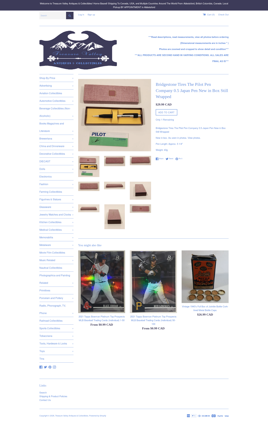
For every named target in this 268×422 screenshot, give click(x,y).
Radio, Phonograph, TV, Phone (56, 309)
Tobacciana (56, 336)
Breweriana (56, 138)
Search (43, 392)
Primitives (44, 290)
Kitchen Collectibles (56, 222)
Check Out (223, 14)
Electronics (45, 176)
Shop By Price (56, 78)
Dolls (56, 169)
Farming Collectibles (50, 191)
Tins (41, 358)
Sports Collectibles (56, 328)
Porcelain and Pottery (56, 298)
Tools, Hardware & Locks (56, 343)
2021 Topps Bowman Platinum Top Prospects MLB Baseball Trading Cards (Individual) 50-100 (153, 320)
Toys (56, 351)
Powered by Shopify (97, 415)
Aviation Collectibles (50, 93)
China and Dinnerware (56, 146)
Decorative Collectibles (56, 153)
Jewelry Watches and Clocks (56, 214)
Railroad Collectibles (51, 320)
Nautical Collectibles (50, 267)
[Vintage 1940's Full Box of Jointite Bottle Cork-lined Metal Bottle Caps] (205, 276)
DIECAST (56, 161)
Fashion (56, 184)
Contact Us (45, 400)
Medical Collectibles (56, 229)
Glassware (56, 207)
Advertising (56, 85)
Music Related (56, 260)
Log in (81, 14)
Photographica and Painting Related (56, 279)
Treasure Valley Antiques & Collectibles (71, 415)
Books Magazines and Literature (56, 127)
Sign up (91, 14)
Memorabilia (56, 237)
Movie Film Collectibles (52, 252)
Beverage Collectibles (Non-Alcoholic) (56, 112)
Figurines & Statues (56, 199)
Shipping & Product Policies (53, 396)
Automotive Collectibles (56, 101)
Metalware (56, 245)
